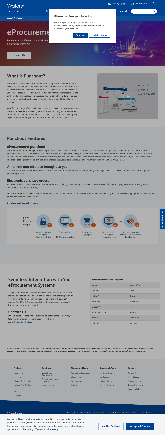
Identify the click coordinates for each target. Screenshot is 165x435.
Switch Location (99, 35)
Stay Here (80, 35)
